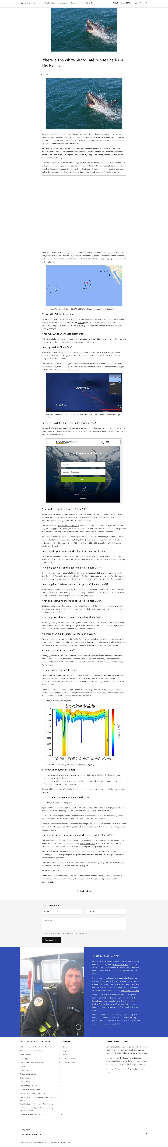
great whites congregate (68, 525)
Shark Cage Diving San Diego (70, 810)
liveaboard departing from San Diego (74, 169)
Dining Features (40, 1078)
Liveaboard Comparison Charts (41, 1114)
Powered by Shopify (42, 1142)
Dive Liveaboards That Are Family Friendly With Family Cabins (39, 1098)
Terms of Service (69, 1062)
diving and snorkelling (99, 840)
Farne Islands (97, 1001)
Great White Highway (97, 573)
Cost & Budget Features (40, 1086)
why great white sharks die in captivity (84, 826)
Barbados (120, 1004)
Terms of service (66, 1142)
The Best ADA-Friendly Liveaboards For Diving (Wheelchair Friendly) (36, 1109)
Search (65, 1047)
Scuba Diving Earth (30, 1142)
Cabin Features (40, 1055)
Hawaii (81, 322)
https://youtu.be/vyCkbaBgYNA (59, 802)
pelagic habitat (104, 556)
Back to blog (85, 891)
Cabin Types (40, 1059)
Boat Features (40, 1082)
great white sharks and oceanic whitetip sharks (98, 645)
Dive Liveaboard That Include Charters (34, 1093)
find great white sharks (51, 255)
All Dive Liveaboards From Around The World (36, 1047)
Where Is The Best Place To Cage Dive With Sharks (84, 818)
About (65, 1055)
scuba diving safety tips (98, 862)
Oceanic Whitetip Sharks (81, 642)
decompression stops (128, 1017)
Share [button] (46, 74)
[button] (88, 3)
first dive (110, 967)
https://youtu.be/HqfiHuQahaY (58, 700)
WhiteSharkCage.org (85, 764)
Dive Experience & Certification (40, 1062)
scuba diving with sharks (110, 1024)
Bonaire (95, 1007)
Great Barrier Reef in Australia (88, 258)
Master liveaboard (87, 843)
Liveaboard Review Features (40, 1090)
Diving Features (40, 1070)
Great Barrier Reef (120, 964)
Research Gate (48, 882)
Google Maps (112, 309)
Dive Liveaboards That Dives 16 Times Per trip (36, 1104)
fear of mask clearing (130, 990)
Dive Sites (40, 1066)
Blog (64, 1051)
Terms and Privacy (69, 1058)
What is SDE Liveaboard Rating (31, 1051)
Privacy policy (55, 1142)
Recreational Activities (40, 1074)
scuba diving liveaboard (98, 162)
